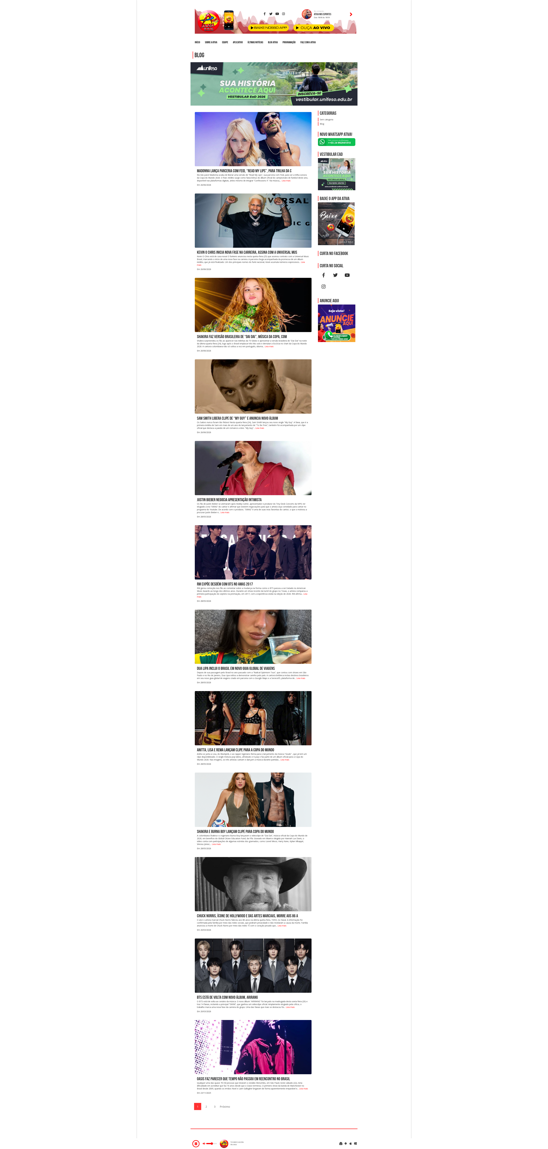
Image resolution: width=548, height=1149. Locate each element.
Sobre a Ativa (211, 42)
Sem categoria (326, 119)
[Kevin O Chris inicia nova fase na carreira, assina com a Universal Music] (253, 220)
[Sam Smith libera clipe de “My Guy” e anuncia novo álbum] (253, 386)
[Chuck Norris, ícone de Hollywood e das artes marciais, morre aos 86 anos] (253, 884)
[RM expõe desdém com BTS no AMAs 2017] (253, 552)
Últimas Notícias (255, 42)
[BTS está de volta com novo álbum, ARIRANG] (253, 965)
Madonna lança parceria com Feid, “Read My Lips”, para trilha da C (244, 170)
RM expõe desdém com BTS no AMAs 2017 (225, 584)
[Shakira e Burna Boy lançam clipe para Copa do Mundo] (253, 799)
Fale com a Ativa (308, 42)
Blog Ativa (273, 42)
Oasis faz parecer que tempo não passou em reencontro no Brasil (243, 1078)
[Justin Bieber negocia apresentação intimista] (253, 467)
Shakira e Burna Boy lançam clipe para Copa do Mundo (235, 831)
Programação (289, 42)
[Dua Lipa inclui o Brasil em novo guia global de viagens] (253, 636)
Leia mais (286, 180)
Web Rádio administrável (352, 1133)
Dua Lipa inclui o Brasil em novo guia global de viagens (236, 668)
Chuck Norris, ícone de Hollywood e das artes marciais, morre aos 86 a (247, 915)
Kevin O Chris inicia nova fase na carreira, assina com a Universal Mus (247, 252)
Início (197, 42)
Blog (322, 123)
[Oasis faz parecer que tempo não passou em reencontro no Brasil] (253, 1047)
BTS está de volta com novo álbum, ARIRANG (227, 997)
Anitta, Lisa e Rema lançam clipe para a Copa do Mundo (235, 749)
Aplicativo (238, 42)
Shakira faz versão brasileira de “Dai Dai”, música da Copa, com (242, 336)
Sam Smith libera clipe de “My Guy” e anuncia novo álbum (237, 418)
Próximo (223, 1106)
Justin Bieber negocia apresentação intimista (229, 499)
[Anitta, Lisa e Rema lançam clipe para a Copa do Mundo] (253, 718)
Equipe (225, 42)
